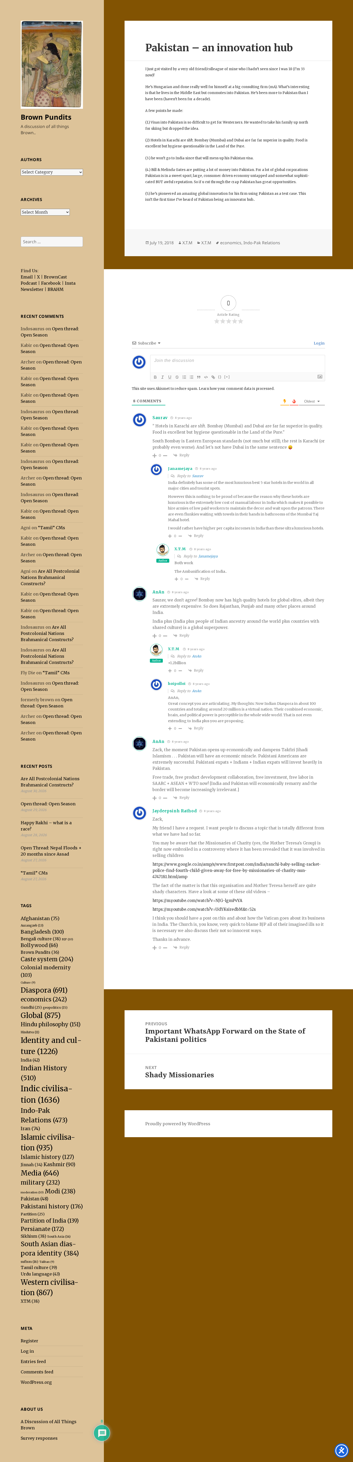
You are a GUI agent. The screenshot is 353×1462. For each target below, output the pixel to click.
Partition (33, 1214)
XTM (30, 1301)
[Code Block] (206, 377)
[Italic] (162, 377)
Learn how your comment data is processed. (236, 388)
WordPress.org (36, 1382)
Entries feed (33, 1361)
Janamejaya (208, 556)
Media (40, 1173)
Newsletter (32, 289)
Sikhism (33, 1236)
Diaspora (44, 990)
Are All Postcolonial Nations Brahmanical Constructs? (50, 577)
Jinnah (31, 1164)
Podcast (29, 283)
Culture (28, 982)
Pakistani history (52, 1206)
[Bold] (155, 377)
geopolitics (55, 1007)
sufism (29, 1262)
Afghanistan (40, 918)
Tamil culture (39, 1267)
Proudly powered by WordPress (177, 1123)
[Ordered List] (184, 377)
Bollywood (39, 945)
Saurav (197, 476)
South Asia (59, 1236)
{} (220, 377)
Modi (60, 1191)
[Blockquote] (198, 377)
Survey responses (39, 1438)
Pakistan (34, 1199)
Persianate (42, 1229)
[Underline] (169, 377)
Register (29, 1340)
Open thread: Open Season (48, 803)
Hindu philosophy (51, 1024)
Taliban (46, 1262)
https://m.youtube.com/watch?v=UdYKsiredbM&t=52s (204, 909)
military (40, 1182)
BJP (67, 939)
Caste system (47, 959)
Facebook (51, 283)
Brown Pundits (46, 117)
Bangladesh (42, 932)
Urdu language (40, 1274)
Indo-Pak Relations (261, 243)
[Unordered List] (191, 377)
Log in (27, 1351)
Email (27, 277)
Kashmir (59, 1164)
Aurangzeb (32, 925)
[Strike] (177, 377)
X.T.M (187, 243)
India (30, 1060)
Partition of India (50, 1220)
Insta (70, 283)
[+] (227, 377)
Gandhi (31, 1007)
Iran (30, 1128)
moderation (32, 1192)
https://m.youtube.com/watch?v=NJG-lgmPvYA (197, 900)
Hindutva (30, 1032)
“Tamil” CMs (51, 527)
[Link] (213, 377)
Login (319, 343)
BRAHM (56, 289)
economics (44, 999)
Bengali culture (41, 938)
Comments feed (37, 1371)
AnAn (158, 592)
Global (41, 1015)
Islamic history (47, 1157)
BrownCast (55, 277)
